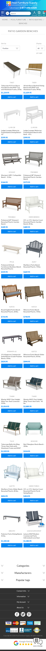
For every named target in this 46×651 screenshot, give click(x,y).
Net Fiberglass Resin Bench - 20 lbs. (33, 445)
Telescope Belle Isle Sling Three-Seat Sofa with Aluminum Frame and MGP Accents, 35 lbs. (11, 447)
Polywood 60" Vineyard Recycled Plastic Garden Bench (10, 222)
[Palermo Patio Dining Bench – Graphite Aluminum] (12, 518)
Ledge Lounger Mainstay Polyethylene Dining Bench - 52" (11, 132)
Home (5, 19)
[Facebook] (17, 614)
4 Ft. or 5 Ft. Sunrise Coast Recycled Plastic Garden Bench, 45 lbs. (33, 222)
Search (7, 13)
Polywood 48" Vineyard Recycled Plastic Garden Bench (32, 177)
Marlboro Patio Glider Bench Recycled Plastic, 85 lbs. (11, 490)
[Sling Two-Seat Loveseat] (12, 383)
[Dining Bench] (12, 114)
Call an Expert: (14, 8)
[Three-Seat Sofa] (34, 383)
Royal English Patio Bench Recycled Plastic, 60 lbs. (10, 311)
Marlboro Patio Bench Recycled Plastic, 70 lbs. (32, 266)
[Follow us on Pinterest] (29, 614)
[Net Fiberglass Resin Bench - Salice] (34, 428)
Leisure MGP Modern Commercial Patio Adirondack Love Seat (31, 536)
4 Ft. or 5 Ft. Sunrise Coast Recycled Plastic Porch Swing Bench (33, 491)
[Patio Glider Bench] (12, 473)
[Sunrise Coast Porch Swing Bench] (34, 473)
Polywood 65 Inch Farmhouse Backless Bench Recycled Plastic (11, 267)
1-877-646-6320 (28, 7)
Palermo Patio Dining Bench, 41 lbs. (11, 535)
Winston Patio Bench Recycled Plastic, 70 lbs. (32, 311)
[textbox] (20, 13)
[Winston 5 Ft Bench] (34, 294)
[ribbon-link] (41, 525)
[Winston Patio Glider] (34, 339)
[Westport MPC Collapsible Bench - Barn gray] (12, 159)
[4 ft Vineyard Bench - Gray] (34, 159)
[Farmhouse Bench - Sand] (12, 249)
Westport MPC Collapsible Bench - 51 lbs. (11, 176)
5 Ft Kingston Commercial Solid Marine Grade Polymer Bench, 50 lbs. (11, 356)
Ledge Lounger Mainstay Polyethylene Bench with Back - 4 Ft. (32, 132)
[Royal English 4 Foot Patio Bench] (12, 294)
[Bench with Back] (34, 114)
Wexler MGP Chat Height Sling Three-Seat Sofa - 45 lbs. (33, 401)
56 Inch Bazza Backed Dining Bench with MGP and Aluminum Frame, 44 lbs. (33, 87)
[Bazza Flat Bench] (12, 70)
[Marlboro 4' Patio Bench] (34, 249)
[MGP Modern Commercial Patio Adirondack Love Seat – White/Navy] (34, 518)
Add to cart (12, 97)
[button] (38, 647)
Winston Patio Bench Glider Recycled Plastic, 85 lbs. (33, 355)
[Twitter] (23, 614)
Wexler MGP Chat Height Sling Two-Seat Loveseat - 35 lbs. (11, 401)
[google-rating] (23, 644)
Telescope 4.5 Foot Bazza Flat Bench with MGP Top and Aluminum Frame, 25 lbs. (11, 87)
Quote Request (39, 13)
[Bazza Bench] (34, 70)
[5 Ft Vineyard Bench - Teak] (12, 204)
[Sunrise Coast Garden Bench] (34, 204)
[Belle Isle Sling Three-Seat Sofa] (12, 428)
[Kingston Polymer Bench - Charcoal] (12, 339)
